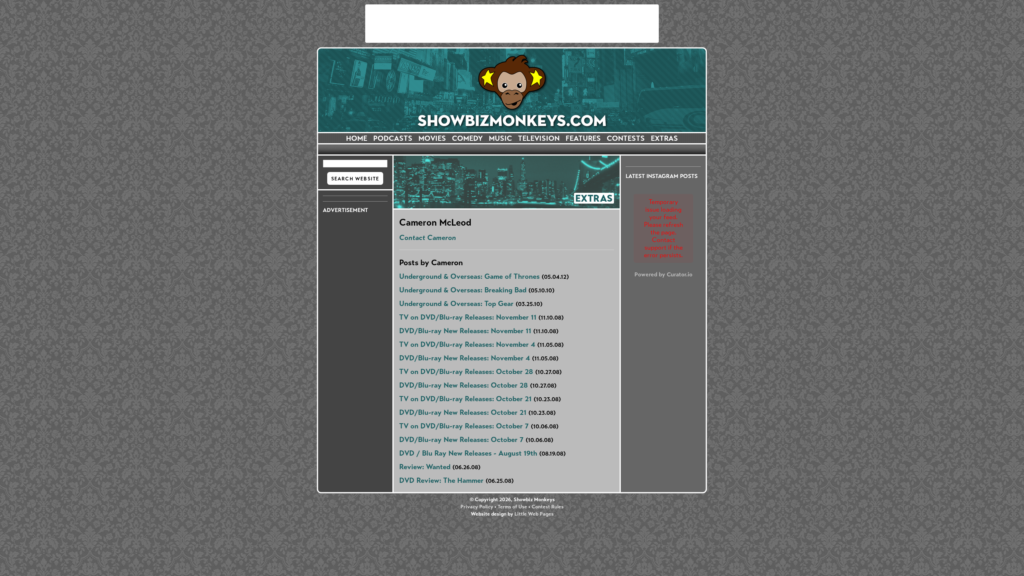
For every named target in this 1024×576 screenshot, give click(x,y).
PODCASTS (392, 138)
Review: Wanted (424, 466)
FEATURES (583, 138)
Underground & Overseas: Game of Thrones (469, 276)
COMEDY (467, 138)
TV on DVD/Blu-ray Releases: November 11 (467, 317)
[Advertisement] (512, 24)
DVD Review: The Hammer (441, 480)
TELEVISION (539, 138)
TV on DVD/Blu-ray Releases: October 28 (466, 371)
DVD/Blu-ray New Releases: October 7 (461, 439)
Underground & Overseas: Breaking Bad (462, 290)
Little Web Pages (534, 514)
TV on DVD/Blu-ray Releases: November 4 (467, 344)
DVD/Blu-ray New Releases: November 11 (465, 330)
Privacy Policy (476, 507)
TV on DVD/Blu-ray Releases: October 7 (464, 426)
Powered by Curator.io (663, 274)
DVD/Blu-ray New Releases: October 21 (462, 412)
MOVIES (432, 138)
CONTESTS (626, 138)
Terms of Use (512, 507)
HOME (356, 138)
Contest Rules (548, 507)
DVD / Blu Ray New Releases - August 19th (468, 453)
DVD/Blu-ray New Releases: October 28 (463, 385)
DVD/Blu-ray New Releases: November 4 (464, 358)
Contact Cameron (427, 237)
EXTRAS (664, 138)
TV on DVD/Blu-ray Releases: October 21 (465, 398)
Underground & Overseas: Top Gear (456, 303)
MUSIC (500, 138)
